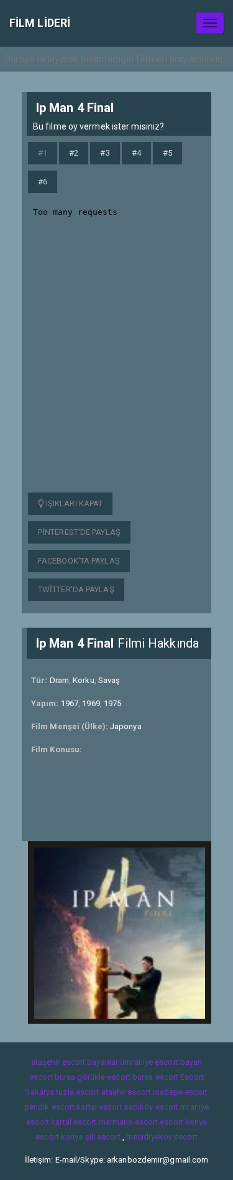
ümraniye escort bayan (161, 1062)
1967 (69, 703)
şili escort (103, 1136)
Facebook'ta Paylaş (79, 560)
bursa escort (155, 1077)
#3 (104, 153)
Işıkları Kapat (73, 503)
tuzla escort (77, 1092)
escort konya (183, 1121)
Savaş (109, 680)
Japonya (126, 726)
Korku (83, 680)
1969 (90, 703)
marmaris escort (128, 1121)
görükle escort (103, 1077)
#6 (42, 181)
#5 (167, 153)
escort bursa (52, 1077)
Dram (59, 680)
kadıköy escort (151, 1107)
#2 (73, 153)
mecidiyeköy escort (162, 1136)
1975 (112, 703)
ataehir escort (126, 1092)
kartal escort (99, 1107)
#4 (136, 153)
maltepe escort (180, 1092)
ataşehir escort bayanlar (74, 1062)
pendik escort (49, 1107)
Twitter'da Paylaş (76, 589)
